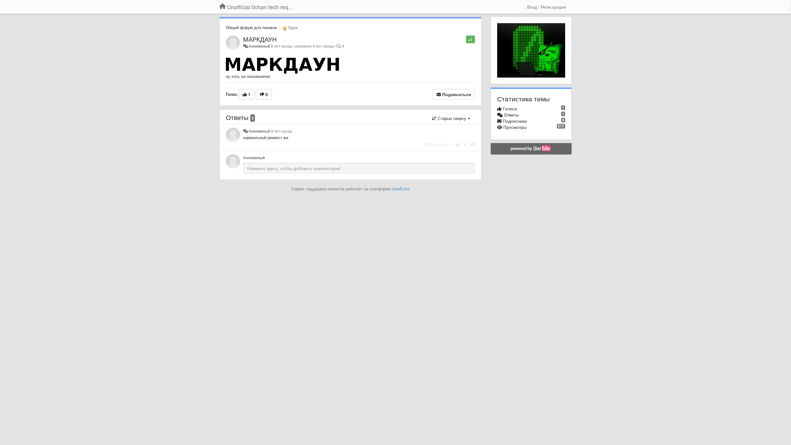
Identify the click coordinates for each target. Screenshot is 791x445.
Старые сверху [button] (452, 118)
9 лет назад (281, 131)
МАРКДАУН (260, 39)
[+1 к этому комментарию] (458, 144)
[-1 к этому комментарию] (473, 144)
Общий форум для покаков (251, 27)
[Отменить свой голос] (465, 144)
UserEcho (400, 189)
